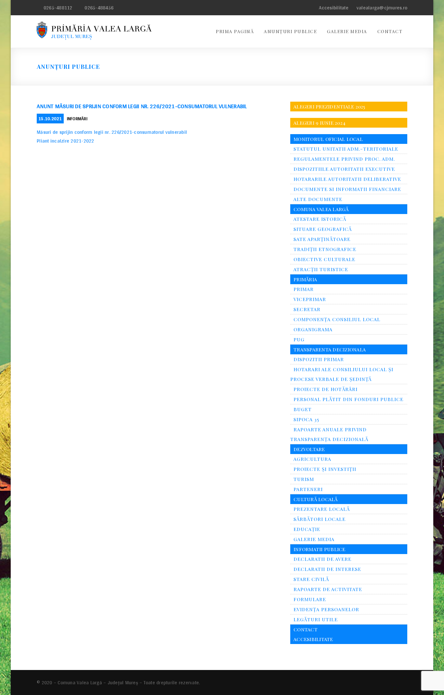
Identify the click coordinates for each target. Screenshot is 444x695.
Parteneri (308, 489)
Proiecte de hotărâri (326, 389)
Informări (77, 118)
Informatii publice (320, 549)
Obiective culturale (324, 259)
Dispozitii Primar (319, 359)
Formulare (310, 599)
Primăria (305, 279)
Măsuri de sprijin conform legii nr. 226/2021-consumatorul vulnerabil (112, 132)
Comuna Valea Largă (321, 209)
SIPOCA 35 (306, 419)
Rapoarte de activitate (328, 589)
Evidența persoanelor (326, 609)
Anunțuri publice (290, 31)
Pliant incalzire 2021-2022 (65, 140)
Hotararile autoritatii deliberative (347, 179)
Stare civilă (311, 579)
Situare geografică (323, 229)
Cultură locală (316, 499)
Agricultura (312, 459)
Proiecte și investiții (325, 469)
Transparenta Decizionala (330, 349)
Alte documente (318, 199)
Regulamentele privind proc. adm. (344, 159)
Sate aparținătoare (322, 239)
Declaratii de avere (322, 559)
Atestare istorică (320, 219)
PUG (299, 339)
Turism (304, 479)
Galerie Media (347, 31)
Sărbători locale (320, 519)
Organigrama (313, 329)
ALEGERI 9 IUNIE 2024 (320, 123)
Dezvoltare (309, 449)
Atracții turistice (321, 269)
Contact (390, 31)
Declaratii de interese (327, 569)
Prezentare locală (322, 509)
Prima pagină (235, 31)
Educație (307, 529)
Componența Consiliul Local (337, 319)
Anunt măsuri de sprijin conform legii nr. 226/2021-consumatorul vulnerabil (142, 106)
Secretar (307, 309)
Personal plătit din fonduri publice (348, 399)
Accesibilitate (333, 7)
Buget (303, 409)
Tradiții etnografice (325, 249)
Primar (304, 289)
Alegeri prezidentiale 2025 (329, 106)
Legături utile (316, 619)
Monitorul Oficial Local (328, 139)
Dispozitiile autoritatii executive (344, 169)
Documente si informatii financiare (347, 189)
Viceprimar (310, 299)
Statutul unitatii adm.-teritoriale (346, 148)
